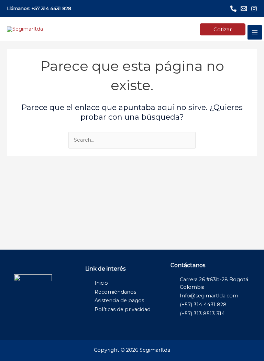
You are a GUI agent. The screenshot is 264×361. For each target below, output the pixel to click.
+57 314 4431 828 (51, 8)
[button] (222, 29)
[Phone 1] (233, 9)
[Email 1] (244, 9)
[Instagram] (254, 9)
